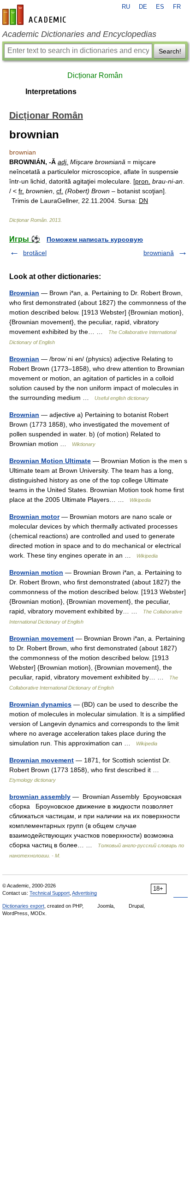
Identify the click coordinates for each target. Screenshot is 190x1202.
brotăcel (35, 252)
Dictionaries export (23, 906)
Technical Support (50, 893)
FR (177, 7)
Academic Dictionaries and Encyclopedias (79, 34)
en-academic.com (35, 15)
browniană (158, 252)
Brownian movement (41, 638)
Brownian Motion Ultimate (50, 460)
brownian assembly (40, 796)
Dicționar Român (95, 75)
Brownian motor (34, 516)
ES (160, 7)
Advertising (84, 893)
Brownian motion (36, 572)
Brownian (24, 293)
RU (126, 7)
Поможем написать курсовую (95, 239)
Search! (170, 51)
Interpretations (51, 91)
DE (143, 7)
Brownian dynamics (40, 704)
